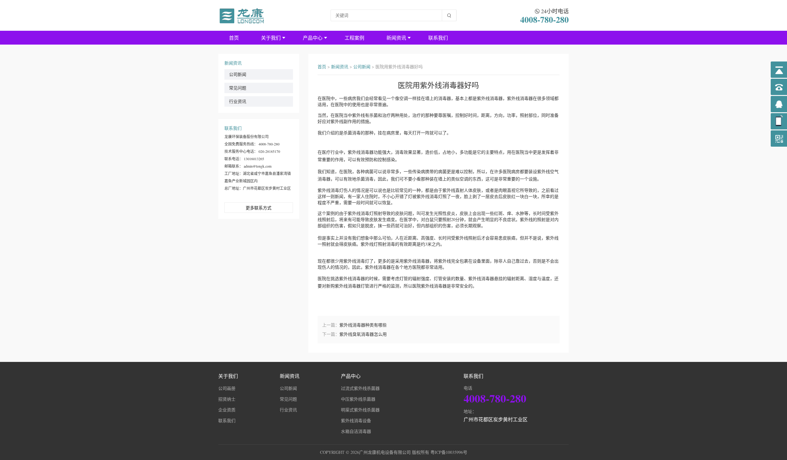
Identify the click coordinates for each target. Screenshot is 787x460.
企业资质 (226, 410)
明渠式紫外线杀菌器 (360, 410)
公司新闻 (237, 74)
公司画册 (226, 388)
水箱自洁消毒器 (356, 431)
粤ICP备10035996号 (448, 452)
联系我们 (438, 37)
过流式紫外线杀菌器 (360, 388)
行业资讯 (237, 101)
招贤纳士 (226, 399)
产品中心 (312, 37)
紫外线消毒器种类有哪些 (363, 325)
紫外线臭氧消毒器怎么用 (363, 334)
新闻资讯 (396, 37)
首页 (234, 37)
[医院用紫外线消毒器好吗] (242, 15)
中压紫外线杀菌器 (358, 399)
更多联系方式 (258, 208)
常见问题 (237, 88)
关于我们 (271, 37)
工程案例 (354, 37)
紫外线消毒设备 (356, 420)
